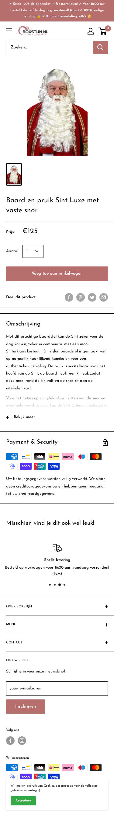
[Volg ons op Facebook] (10, 740)
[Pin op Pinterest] (80, 297)
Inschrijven (25, 706)
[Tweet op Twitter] (92, 297)
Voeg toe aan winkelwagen (57, 273)
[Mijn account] (91, 31)
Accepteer (23, 800)
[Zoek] (100, 47)
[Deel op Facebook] (69, 297)
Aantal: (12, 251)
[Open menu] (9, 30)
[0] (103, 31)
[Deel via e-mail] (103, 297)
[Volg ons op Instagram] (22, 740)
